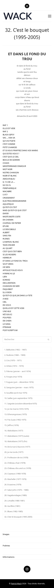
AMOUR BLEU (9, 178)
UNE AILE (7, 311)
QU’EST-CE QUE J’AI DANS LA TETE (17, 295)
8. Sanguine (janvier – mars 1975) (19, 387)
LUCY (5, 194)
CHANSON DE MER (11, 286)
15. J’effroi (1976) (11, 425)
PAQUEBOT (8, 289)
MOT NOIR (7, 169)
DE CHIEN (7, 320)
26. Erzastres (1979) (12, 484)
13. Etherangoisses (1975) (15, 414)
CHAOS (6, 163)
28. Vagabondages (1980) (15, 495)
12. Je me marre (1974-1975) (16, 409)
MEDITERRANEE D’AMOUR (14, 166)
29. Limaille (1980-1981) (14, 500)
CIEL (5, 301)
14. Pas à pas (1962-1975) (15, 419)
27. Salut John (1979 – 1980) (16, 490)
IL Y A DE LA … (9, 182)
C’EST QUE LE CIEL (11, 156)
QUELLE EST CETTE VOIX (13, 308)
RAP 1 (5, 125)
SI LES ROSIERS (9, 254)
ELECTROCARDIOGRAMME (14, 201)
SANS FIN (7, 235)
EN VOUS (7, 305)
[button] (49, 16)
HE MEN (6, 267)
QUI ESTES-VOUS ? (11, 153)
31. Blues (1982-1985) (13, 511)
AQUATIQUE (8, 204)
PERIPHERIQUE (9, 188)
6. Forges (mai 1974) (13, 376)
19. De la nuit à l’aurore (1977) (17, 446)
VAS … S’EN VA (9, 137)
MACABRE (7, 191)
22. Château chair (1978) (15, 462)
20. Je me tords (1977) (13, 452)
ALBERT (6, 232)
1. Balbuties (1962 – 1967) (15, 349)
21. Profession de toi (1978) (16, 457)
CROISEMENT (9, 197)
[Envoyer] (48, 339)
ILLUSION (7, 292)
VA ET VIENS (8, 264)
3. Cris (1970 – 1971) (13, 360)
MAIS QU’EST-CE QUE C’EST (15, 210)
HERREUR (7, 257)
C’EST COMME (9, 144)
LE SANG (6, 324)
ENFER (6, 213)
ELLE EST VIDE (9, 128)
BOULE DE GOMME (11, 159)
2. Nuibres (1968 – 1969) (14, 355)
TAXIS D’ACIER (9, 245)
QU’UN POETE (9, 140)
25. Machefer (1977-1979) (15, 479)
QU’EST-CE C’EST (10, 207)
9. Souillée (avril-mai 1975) (15, 392)
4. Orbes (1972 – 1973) (14, 366)
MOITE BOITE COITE (11, 216)
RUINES (6, 238)
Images (6, 534)
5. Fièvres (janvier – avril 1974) (17, 371)
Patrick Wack (16, 583)
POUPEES (7, 317)
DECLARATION (9, 283)
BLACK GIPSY (8, 134)
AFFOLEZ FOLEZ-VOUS (13, 270)
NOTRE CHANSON (11, 172)
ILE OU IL (7, 185)
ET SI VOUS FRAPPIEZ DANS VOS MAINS (20, 150)
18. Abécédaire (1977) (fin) (15, 441)
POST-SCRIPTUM (10, 330)
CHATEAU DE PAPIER (12, 223)
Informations (8, 557)
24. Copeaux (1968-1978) (15, 473)
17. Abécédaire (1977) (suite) (16, 436)
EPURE (6, 226)
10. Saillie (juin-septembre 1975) (18, 398)
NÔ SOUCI (7, 314)
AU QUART (7, 248)
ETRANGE (7, 327)
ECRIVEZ (6, 279)
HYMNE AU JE (9, 273)
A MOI (5, 298)
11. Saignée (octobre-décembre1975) (20, 403)
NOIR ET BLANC (10, 175)
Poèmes (6, 545)
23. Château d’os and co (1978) (17, 468)
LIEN (5, 276)
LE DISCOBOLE (9, 229)
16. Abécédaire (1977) (13, 430)
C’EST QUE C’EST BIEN (12, 251)
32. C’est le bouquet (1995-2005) (18, 516)
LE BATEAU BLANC (11, 241)
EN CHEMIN (8, 219)
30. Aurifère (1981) (12, 506)
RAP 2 (5, 131)
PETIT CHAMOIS (10, 147)
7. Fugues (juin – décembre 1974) (19, 382)
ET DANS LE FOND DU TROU (15, 260)
